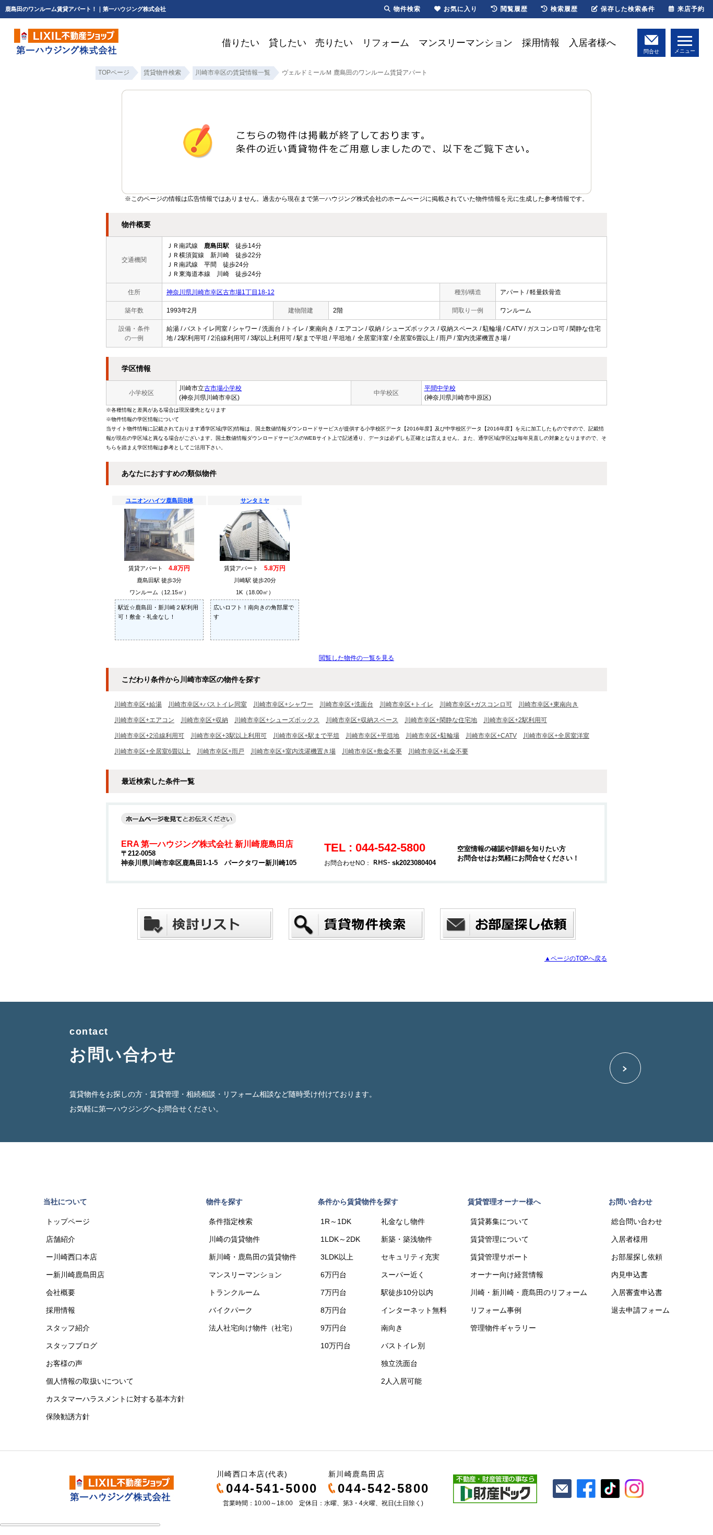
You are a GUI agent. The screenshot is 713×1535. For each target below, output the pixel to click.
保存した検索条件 (628, 9)
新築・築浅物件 (406, 1239)
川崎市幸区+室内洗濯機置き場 (293, 751)
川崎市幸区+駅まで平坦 (306, 735)
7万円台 (333, 1292)
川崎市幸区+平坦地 (372, 735)
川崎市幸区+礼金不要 (438, 751)
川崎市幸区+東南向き (548, 704)
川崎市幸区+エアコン (144, 720)
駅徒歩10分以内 (407, 1292)
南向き (392, 1328)
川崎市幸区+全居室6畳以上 (152, 751)
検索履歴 (564, 9)
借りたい (240, 43)
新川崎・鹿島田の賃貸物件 (252, 1257)
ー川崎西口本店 (71, 1257)
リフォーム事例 (495, 1310)
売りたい (334, 43)
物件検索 (407, 9)
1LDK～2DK (340, 1239)
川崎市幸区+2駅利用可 (515, 720)
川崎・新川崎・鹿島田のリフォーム (528, 1292)
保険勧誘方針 (68, 1416)
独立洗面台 (399, 1363)
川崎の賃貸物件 (234, 1239)
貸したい (287, 43)
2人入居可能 (401, 1381)
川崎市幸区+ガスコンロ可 (475, 704)
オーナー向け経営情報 (506, 1274)
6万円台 (333, 1274)
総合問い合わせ (636, 1221)
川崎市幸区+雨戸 (220, 751)
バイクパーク (231, 1310)
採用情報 (541, 43)
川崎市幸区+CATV (491, 735)
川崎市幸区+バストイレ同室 (207, 704)
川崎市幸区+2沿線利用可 (149, 735)
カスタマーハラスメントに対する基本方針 (115, 1399)
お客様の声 (64, 1363)
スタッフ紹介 (68, 1328)
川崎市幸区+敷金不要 (372, 751)
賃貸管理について (499, 1239)
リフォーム (385, 43)
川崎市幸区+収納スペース (362, 720)
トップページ (68, 1221)
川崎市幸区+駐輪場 (432, 735)
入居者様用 (629, 1239)
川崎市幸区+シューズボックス (276, 720)
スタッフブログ (71, 1345)
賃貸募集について (499, 1221)
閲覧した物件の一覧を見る (356, 658)
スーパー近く (403, 1274)
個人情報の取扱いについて (90, 1381)
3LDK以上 (336, 1257)
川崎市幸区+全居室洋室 (556, 735)
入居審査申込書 (636, 1292)
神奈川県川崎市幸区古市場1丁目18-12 (221, 292)
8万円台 (333, 1310)
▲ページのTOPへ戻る (575, 958)
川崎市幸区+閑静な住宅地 (441, 720)
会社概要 (60, 1292)
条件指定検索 (231, 1221)
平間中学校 (440, 388)
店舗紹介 (60, 1239)
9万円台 (333, 1328)
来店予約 (691, 9)
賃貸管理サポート (499, 1257)
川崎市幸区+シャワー (283, 704)
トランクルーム (234, 1292)
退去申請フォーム (640, 1310)
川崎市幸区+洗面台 (346, 704)
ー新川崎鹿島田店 (75, 1274)
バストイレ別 (403, 1345)
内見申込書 (629, 1274)
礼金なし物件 (403, 1221)
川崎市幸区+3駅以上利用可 (229, 735)
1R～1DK (335, 1221)
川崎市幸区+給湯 (138, 704)
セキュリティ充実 (410, 1257)
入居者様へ (592, 43)
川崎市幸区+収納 (204, 720)
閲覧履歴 (514, 9)
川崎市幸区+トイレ (406, 704)
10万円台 (335, 1345)
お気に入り (461, 9)
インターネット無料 (414, 1310)
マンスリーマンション (466, 43)
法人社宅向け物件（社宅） (252, 1328)
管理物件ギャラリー (503, 1328)
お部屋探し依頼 (636, 1257)
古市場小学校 (223, 388)
